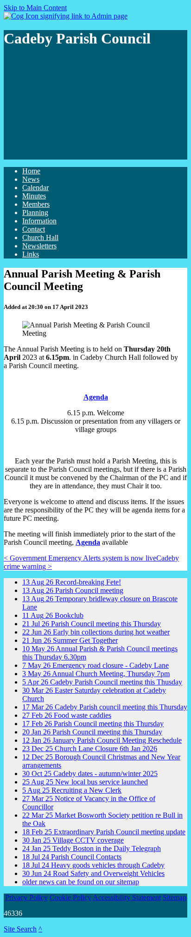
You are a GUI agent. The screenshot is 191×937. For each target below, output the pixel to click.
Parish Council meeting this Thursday (91, 624)
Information (39, 221)
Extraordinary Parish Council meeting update (103, 832)
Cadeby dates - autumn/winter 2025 (90, 773)
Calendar (35, 187)
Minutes (34, 196)
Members (36, 204)
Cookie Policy (70, 897)
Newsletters (39, 246)
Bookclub (52, 615)
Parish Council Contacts (71, 857)
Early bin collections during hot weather (96, 632)
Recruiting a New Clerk (71, 790)
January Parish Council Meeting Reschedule (102, 740)
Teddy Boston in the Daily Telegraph (91, 848)
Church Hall (40, 237)
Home (31, 171)
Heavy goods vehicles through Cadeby (93, 865)
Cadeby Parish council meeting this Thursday (104, 707)
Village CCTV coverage (73, 840)
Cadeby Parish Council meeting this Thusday (102, 682)
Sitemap (174, 897)
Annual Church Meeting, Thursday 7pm (96, 674)
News (30, 179)
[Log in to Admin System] (65, 16)
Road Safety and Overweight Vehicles (93, 873)
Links (30, 254)
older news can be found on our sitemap (80, 882)
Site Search (20, 929)
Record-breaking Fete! (71, 582)
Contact (33, 229)
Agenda (88, 542)
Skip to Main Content (35, 8)
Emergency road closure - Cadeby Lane (95, 665)
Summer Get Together (70, 640)
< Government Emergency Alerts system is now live (80, 558)
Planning (35, 212)
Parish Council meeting (72, 590)
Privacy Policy (26, 897)
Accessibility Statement (127, 897)
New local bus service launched (85, 782)
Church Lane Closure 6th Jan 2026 (89, 748)
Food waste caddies (66, 715)
